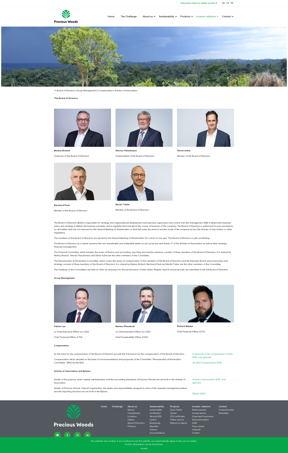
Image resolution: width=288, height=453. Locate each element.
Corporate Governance (203, 416)
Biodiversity (155, 423)
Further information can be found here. (144, 444)
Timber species (177, 419)
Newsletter (224, 413)
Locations (132, 416)
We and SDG (156, 416)
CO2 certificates (177, 416)
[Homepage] (66, 16)
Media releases (199, 410)
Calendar (196, 429)
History (131, 419)
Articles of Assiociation (126, 90)
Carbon (153, 419)
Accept (144, 448)
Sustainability (166, 16)
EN (227, 3)
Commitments (134, 413)
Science (153, 429)
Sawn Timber (176, 410)
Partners (132, 426)
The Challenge (128, 16)
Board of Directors (65, 90)
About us (148, 16)
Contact (226, 16)
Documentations (157, 433)
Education (154, 426)
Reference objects (178, 423)
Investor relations (206, 16)
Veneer (173, 413)
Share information (200, 419)
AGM (194, 423)
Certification (155, 413)
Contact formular (226, 410)
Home (111, 16)
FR (232, 3)
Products (185, 16)
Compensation (105, 90)
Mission (131, 410)
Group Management (87, 90)
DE (223, 3)
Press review (198, 426)
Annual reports (199, 413)
